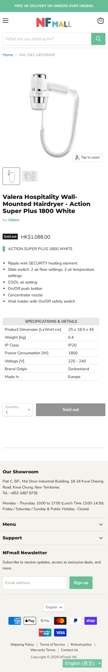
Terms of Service (52, 644)
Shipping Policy (22, 644)
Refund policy (81, 644)
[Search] (98, 39)
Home (8, 55)
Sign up (81, 583)
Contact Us (69, 650)
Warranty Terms (42, 650)
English (51, 607)
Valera (13, 219)
